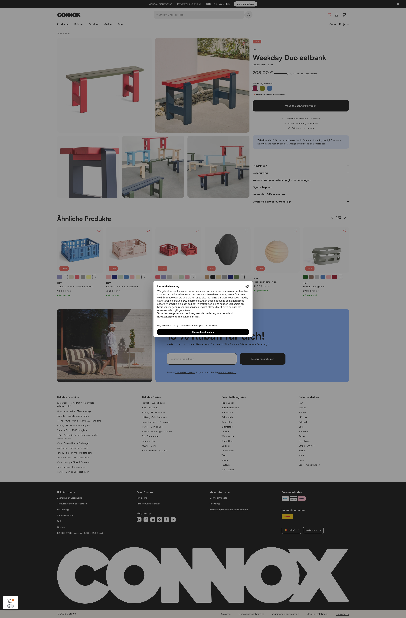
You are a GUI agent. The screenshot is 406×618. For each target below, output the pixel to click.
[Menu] (16, 598)
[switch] (10, 606)
